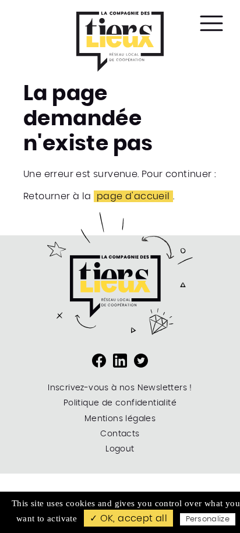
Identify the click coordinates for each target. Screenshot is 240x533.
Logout (119, 449)
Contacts (119, 434)
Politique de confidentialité (120, 403)
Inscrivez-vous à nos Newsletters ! (120, 388)
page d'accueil (133, 196)
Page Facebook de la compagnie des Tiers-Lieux (99, 361)
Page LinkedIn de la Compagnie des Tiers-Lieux (120, 361)
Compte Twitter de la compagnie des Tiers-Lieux (141, 361)
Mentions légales (120, 419)
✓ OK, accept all (128, 518)
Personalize (208, 519)
